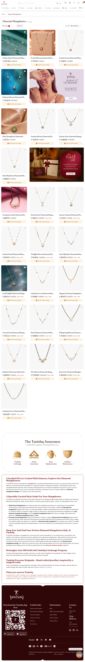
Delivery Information (36, 608)
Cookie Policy (53, 621)
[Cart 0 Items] (83, 3)
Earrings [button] (30, 8)
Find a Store (33, 624)
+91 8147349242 (73, 623)
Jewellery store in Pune (35, 577)
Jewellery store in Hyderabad (51, 577)
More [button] (82, 8)
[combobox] (38, 3)
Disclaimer (60, 654)
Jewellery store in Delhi (12, 575)
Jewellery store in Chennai (60, 575)
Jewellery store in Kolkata (20, 577)
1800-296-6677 (72, 612)
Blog (51, 608)
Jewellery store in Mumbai (45, 575)
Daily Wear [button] (39, 8)
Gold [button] (15, 8)
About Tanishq (54, 618)
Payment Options (35, 614)
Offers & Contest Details (57, 611)
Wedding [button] (57, 8)
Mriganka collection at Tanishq (42, 567)
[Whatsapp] (70, 630)
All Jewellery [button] (6, 8)
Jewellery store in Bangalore (28, 575)
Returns (32, 621)
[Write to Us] (74, 630)
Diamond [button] (22, 8)
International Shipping (36, 611)
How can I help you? (75, 649)
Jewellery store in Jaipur (13, 578)
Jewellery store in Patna (67, 577)
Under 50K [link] (74, 8)
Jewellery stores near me (28, 578)
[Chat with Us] (77, 630)
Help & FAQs (53, 614)
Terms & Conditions (70, 652)
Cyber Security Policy (59, 652)
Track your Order (35, 618)
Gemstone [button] (49, 8)
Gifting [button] (65, 8)
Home (3, 14)
